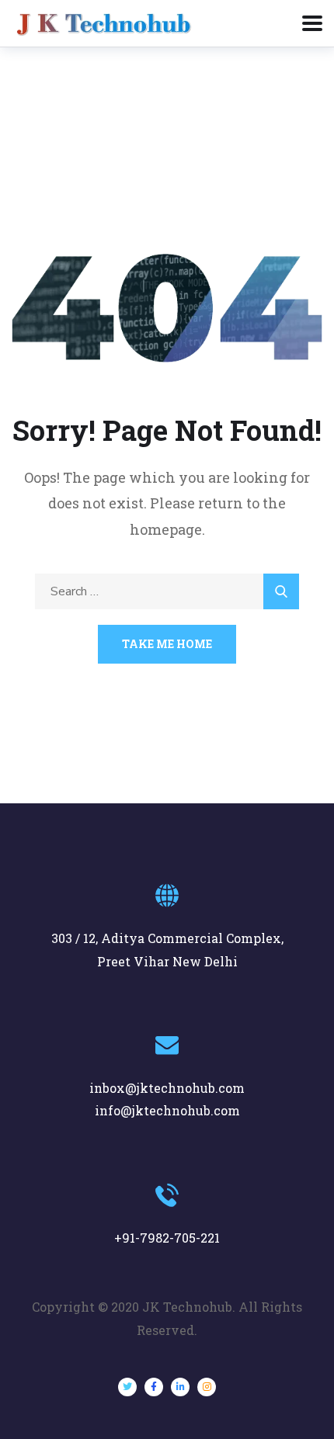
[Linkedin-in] (180, 1387)
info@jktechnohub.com (167, 1110)
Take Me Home (167, 643)
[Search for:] (167, 590)
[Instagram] (206, 1387)
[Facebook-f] (153, 1387)
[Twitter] (127, 1387)
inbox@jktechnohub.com (167, 1088)
